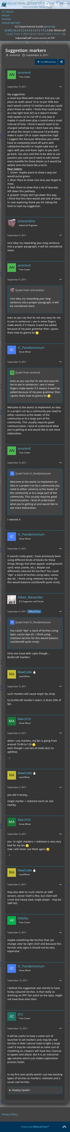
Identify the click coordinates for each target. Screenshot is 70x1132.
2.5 (28, 30)
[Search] (47, 4)
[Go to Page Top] (64, 1127)
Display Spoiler (21, 1090)
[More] (60, 87)
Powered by (35, 1126)
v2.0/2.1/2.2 (11, 30)
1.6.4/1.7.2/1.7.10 (15, 34)
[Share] (61, 62)
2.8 (46, 30)
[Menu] (65, 4)
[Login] (56, 4)
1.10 (46, 34)
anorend (15, 55)
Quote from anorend (27, 372)
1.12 (61, 34)
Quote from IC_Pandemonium (33, 473)
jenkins (49, 26)
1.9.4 (39, 34)
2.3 (22, 30)
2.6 (34, 30)
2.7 (40, 30)
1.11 (54, 34)
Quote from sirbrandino (29, 290)
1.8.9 (31, 34)
